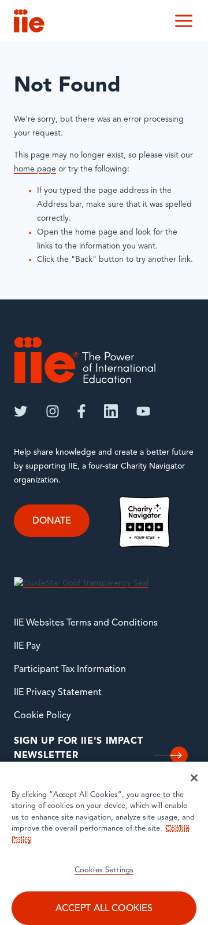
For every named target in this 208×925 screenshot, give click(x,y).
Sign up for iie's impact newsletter (78, 749)
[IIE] (85, 360)
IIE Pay (27, 646)
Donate (51, 521)
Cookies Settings (104, 870)
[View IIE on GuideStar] (81, 583)
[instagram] (52, 411)
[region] (104, 843)
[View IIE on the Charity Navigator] (144, 521)
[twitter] (21, 411)
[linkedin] (111, 411)
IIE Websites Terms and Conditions (86, 623)
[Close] (194, 778)
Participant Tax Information (70, 669)
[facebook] (81, 411)
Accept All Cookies (104, 908)
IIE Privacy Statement (58, 692)
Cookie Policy (42, 716)
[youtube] (143, 411)
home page (35, 169)
